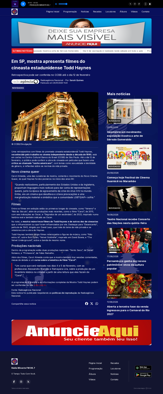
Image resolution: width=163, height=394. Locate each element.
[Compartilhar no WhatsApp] (96, 304)
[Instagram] (134, 4)
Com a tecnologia (139, 388)
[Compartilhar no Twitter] (91, 304)
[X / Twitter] (130, 4)
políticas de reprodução (64, 293)
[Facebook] (139, 4)
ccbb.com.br (40, 285)
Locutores (111, 11)
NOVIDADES (18, 88)
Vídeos (134, 11)
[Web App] (145, 4)
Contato (146, 11)
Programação (70, 11)
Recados (97, 11)
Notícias (85, 11)
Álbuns (123, 11)
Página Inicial (52, 11)
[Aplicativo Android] (150, 4)
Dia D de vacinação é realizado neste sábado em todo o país (92, 51)
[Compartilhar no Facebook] (86, 304)
